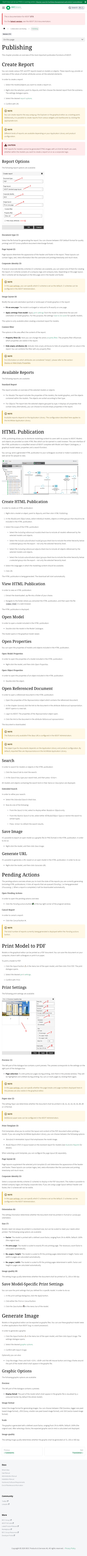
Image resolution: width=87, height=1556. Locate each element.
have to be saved (60, 315)
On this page (8, 39)
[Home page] (4, 29)
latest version (16, 21)
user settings (14, 286)
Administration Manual (9, 1476)
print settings (39, 312)
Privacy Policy (70, 1548)
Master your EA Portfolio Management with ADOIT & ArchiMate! (59, 2)
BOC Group (6, 1520)
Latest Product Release (9, 1526)
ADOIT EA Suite (7, 1523)
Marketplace (6, 1529)
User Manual (6, 1473)
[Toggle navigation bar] (3, 7)
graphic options (26, 1344)
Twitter (4, 1501)
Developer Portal (7, 1535)
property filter (52, 337)
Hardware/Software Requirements (13, 1482)
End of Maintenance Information (12, 1485)
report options (26, 98)
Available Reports (72, 1145)
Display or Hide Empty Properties (17, 363)
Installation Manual (8, 1479)
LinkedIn (4, 1504)
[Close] (85, 2)
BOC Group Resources (9, 1532)
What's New (5, 1470)
